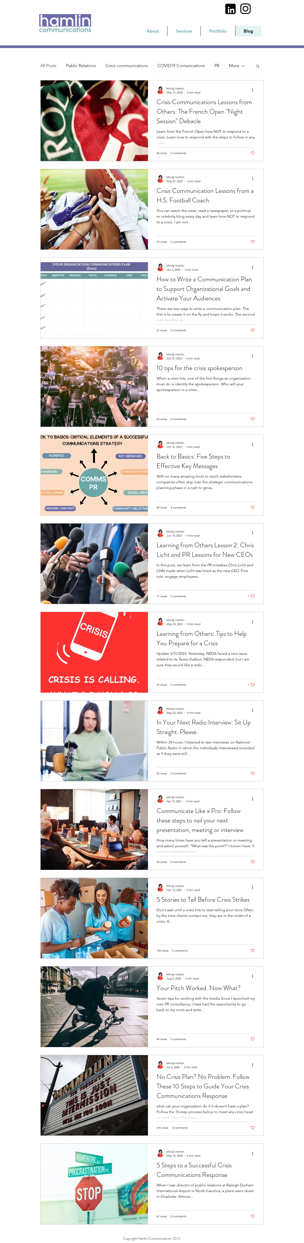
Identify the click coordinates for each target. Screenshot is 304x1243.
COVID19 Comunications (181, 65)
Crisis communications (126, 65)
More (234, 65)
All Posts (48, 65)
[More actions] (254, 90)
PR (216, 65)
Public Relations (81, 65)
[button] (257, 66)
